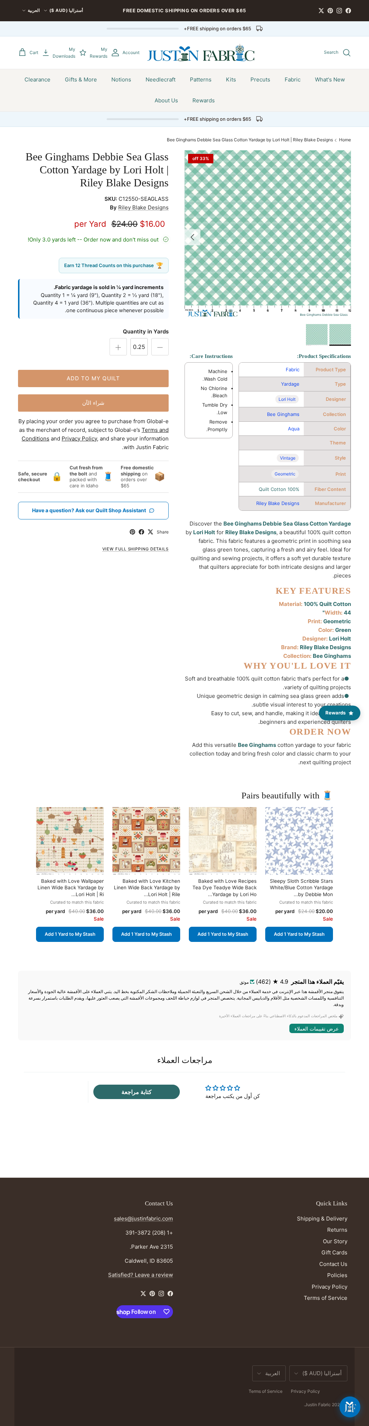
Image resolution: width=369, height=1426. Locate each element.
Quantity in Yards (146, 331)
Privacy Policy (329, 1286)
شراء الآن (93, 402)
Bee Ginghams (283, 414)
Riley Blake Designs (277, 503)
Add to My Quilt (93, 378)
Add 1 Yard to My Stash (299, 934)
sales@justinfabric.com (143, 1218)
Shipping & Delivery (322, 1218)
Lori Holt (287, 399)
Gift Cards (334, 1252)
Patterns (201, 79)
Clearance (37, 79)
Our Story (335, 1241)
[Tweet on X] (150, 532)
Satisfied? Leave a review (140, 1274)
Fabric (293, 79)
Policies (337, 1275)
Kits (231, 79)
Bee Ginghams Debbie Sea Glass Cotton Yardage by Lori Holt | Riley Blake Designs (250, 139)
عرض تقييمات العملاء (316, 1029)
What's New (330, 79)
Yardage (290, 384)
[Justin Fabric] (201, 53)
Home (345, 139)
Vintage (287, 458)
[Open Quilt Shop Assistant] (349, 1406)
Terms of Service (325, 1297)
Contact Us (333, 1264)
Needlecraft (160, 79)
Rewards (203, 100)
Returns (337, 1229)
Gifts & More (81, 79)
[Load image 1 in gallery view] (267, 233)
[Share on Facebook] (141, 532)
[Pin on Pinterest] (132, 532)
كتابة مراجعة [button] (136, 1091)
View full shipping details (135, 549)
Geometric (285, 474)
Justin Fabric (318, 1404)
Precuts (260, 79)
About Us (166, 100)
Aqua (293, 428)
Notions (121, 79)
